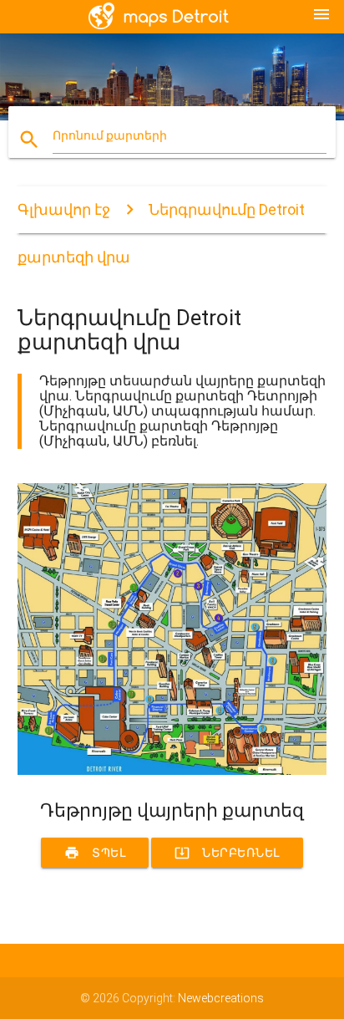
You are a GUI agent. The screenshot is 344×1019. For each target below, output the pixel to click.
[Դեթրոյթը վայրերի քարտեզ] (172, 770)
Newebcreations (221, 998)
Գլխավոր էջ (64, 209)
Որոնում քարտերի (110, 135)
